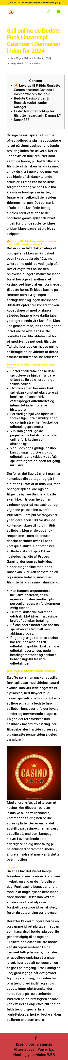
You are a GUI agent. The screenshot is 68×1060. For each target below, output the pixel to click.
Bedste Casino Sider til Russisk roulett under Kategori (32, 102)
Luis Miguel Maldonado (23, 58)
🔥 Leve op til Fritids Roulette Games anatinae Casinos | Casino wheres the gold (37, 90)
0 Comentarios (33, 63)
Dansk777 (21, 120)
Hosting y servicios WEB (34, 1055)
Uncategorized (15, 63)
